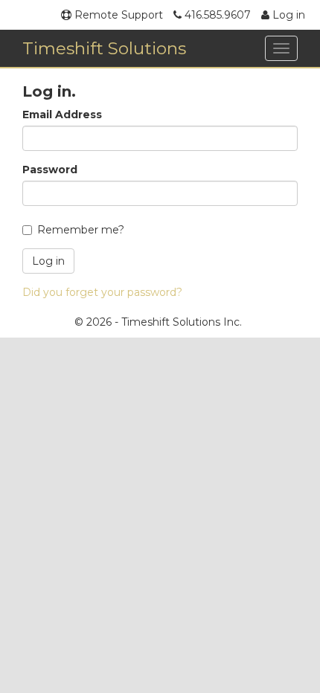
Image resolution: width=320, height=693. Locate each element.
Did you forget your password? (102, 292)
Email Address (62, 114)
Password (49, 169)
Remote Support (117, 15)
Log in (287, 15)
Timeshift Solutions (104, 48)
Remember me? (80, 229)
